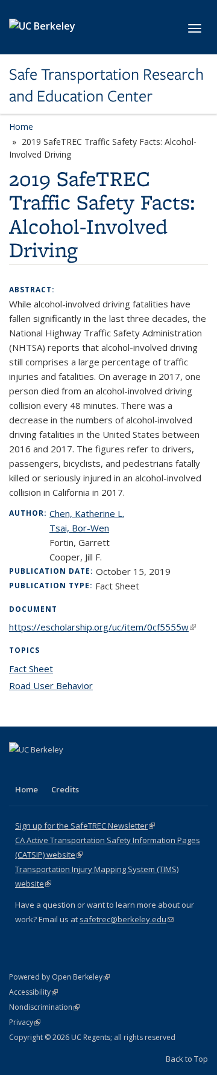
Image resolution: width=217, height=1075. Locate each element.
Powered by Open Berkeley (59, 977)
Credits (65, 789)
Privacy (24, 1022)
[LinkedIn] (43, 770)
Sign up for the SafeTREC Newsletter (85, 825)
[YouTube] (67, 770)
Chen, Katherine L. (86, 513)
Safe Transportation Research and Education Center (106, 85)
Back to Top (187, 1058)
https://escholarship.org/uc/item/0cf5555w (102, 627)
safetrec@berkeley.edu (127, 919)
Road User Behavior (51, 685)
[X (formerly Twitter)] (20, 770)
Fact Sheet (31, 669)
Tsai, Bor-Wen (79, 528)
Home (21, 126)
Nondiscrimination (44, 1007)
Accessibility (33, 992)
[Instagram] (90, 770)
